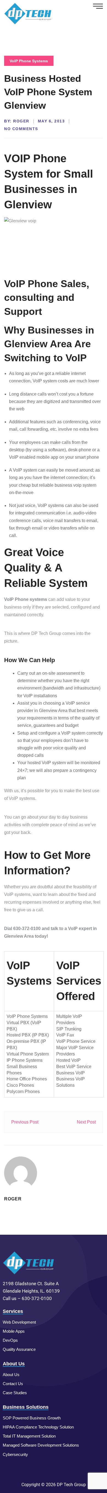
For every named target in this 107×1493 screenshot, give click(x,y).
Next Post (86, 1122)
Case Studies (15, 1392)
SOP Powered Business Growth (32, 1418)
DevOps (10, 1340)
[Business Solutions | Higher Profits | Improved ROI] (28, 13)
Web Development (19, 1322)
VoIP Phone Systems (29, 61)
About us (11, 1374)
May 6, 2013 (51, 121)
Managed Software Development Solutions (41, 1445)
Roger (21, 121)
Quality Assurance (19, 1349)
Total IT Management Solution (29, 1436)
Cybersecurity (15, 1454)
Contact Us (13, 1383)
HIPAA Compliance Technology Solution (38, 1427)
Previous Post (24, 1122)
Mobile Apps (14, 1331)
